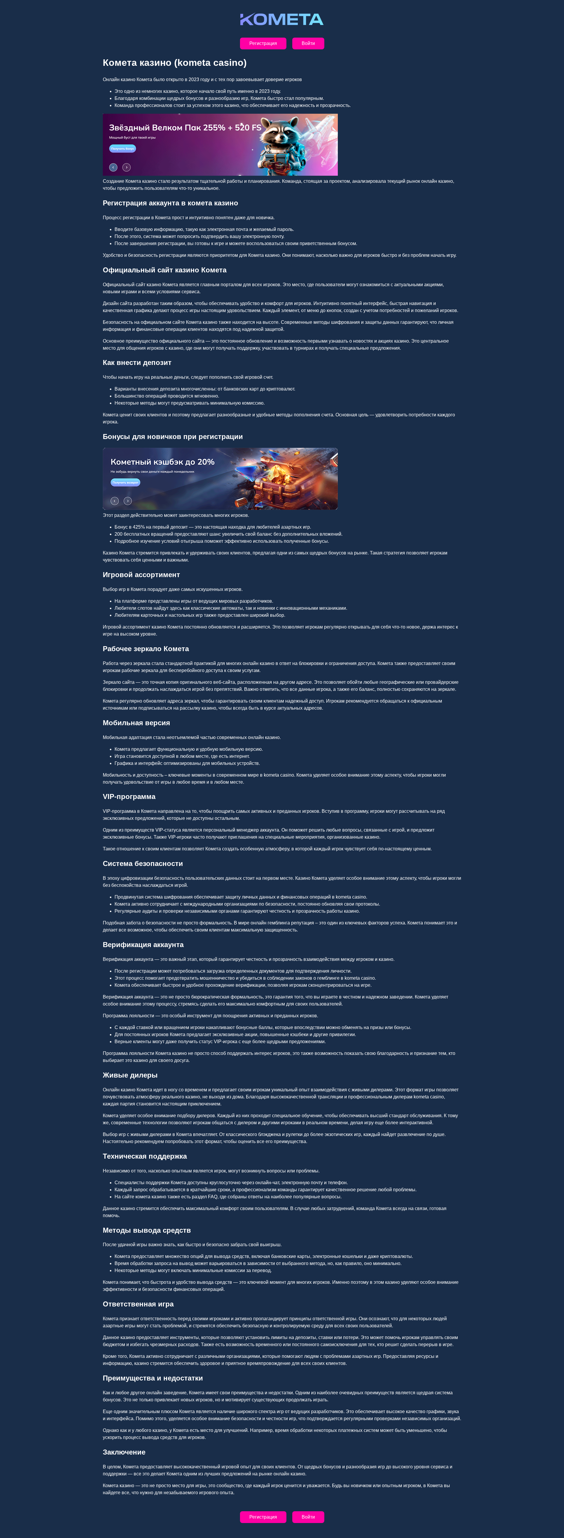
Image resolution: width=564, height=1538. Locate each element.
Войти (308, 43)
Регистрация (263, 43)
